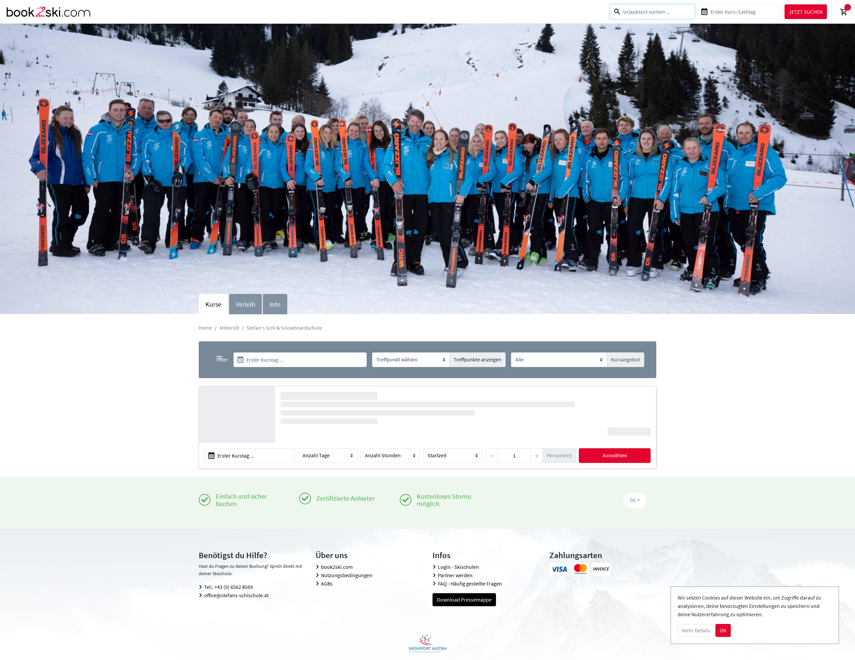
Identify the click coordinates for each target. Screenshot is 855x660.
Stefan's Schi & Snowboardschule (284, 327)
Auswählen (615, 455)
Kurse (213, 304)
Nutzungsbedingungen (346, 575)
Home (205, 327)
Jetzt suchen (806, 11)
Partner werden (455, 575)
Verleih (245, 304)
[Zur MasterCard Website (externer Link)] (579, 569)
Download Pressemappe (464, 599)
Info (275, 304)
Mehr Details (696, 630)
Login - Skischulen (458, 566)
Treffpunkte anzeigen (477, 359)
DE (633, 500)
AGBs (327, 583)
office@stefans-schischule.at (236, 595)
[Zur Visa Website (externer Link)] (558, 569)
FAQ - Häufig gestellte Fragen (470, 583)
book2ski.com (337, 566)
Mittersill (229, 327)
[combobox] (652, 11)
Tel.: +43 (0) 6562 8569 (228, 587)
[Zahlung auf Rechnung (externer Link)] (601, 569)
